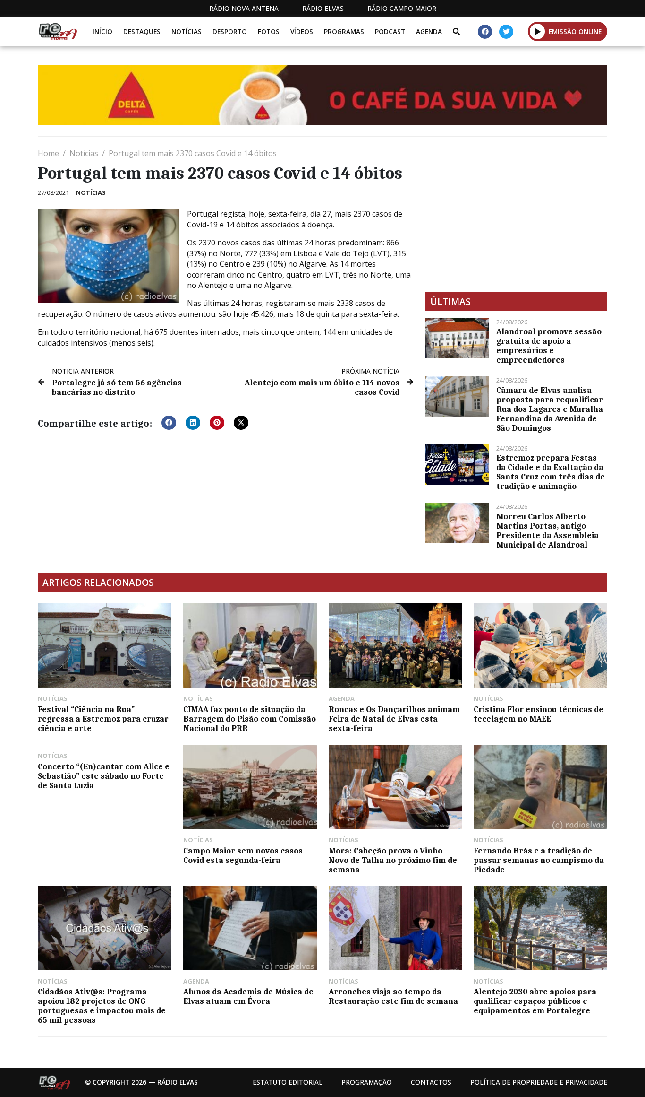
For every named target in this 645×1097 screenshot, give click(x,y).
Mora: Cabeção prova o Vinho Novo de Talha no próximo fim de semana (393, 860)
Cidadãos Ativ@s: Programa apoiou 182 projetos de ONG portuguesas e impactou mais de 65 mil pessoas (102, 1006)
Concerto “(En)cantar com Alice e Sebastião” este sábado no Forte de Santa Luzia (104, 776)
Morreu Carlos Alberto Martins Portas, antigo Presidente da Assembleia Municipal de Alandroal (547, 530)
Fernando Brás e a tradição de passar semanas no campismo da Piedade (539, 860)
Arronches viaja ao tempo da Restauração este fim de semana (393, 996)
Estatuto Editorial (287, 1082)
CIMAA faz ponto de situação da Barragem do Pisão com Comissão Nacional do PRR (249, 719)
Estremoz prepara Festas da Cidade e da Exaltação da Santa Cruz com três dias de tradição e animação (550, 472)
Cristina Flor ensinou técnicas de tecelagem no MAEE (538, 714)
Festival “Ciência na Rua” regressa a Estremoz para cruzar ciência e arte (103, 719)
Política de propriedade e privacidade (538, 1082)
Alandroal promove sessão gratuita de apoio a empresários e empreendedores (549, 346)
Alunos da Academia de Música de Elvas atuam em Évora (248, 996)
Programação (366, 1082)
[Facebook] (485, 32)
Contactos (431, 1082)
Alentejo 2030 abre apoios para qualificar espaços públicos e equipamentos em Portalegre (535, 1001)
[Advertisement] (516, 214)
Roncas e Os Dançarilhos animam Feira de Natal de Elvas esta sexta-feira (394, 719)
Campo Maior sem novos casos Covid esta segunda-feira (243, 855)
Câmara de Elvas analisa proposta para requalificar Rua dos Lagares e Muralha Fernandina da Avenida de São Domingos (549, 409)
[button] (537, 31)
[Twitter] (506, 32)
